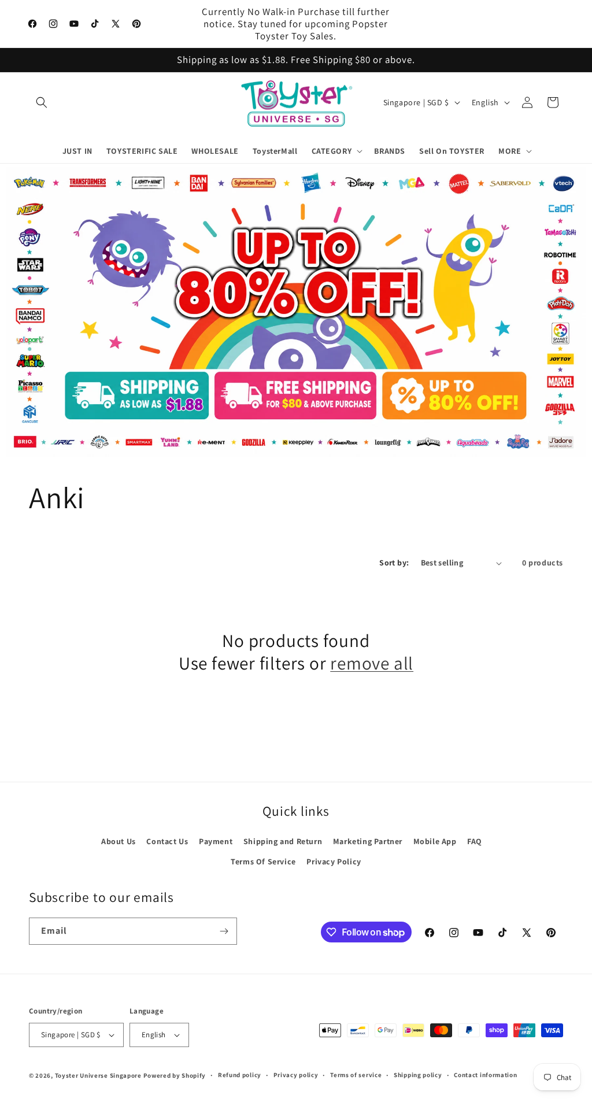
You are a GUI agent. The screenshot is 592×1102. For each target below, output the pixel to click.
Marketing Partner (367, 841)
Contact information (485, 1075)
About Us (118, 841)
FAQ (474, 841)
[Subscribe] (223, 931)
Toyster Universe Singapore (98, 1075)
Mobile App (435, 841)
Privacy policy (296, 1075)
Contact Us (167, 841)
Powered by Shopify (174, 1075)
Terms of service (356, 1075)
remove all (371, 663)
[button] (41, 102)
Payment (215, 841)
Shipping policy (418, 1075)
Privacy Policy (333, 861)
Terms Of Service (263, 861)
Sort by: (394, 562)
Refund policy (239, 1075)
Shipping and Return (282, 841)
